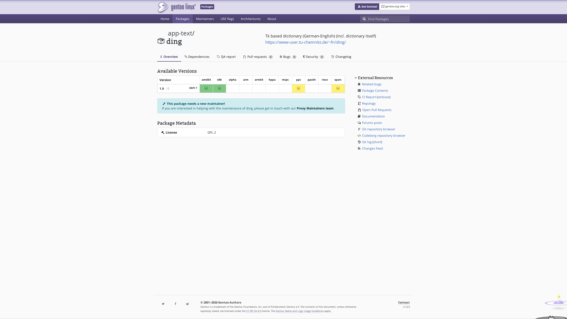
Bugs (288, 56)
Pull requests (259, 56)
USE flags (227, 19)
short (377, 142)
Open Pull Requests (377, 110)
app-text (180, 33)
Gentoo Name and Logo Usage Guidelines (300, 311)
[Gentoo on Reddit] (187, 304)
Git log (367, 142)
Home (165, 19)
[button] (367, 6)
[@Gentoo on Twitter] (163, 304)
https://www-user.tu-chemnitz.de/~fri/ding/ (305, 42)
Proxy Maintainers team (315, 108)
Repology (369, 103)
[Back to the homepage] (176, 7)
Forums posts (372, 123)
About (271, 19)
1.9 (161, 88)
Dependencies (198, 56)
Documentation (373, 116)
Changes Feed (372, 148)
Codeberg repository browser (384, 135)
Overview (170, 56)
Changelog (343, 56)
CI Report (369, 97)
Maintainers (205, 19)
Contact (404, 302)
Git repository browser (378, 129)
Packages (182, 19)
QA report (228, 56)
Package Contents (375, 90)
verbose (383, 97)
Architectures (251, 19)
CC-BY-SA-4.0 (253, 311)
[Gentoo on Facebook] (175, 304)
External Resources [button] (375, 78)
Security (313, 56)
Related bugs (372, 84)
